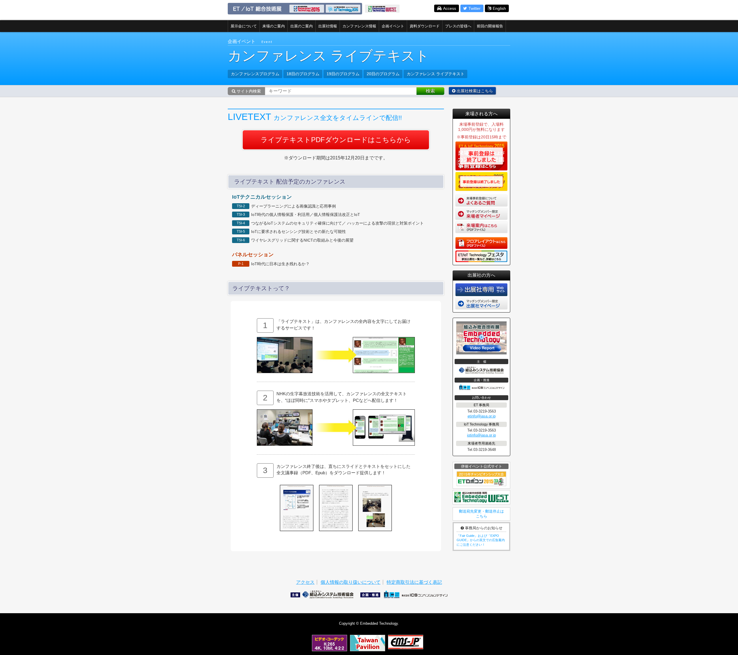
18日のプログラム (303, 73)
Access (449, 8)
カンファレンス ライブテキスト (435, 73)
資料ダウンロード (425, 26)
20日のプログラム (383, 73)
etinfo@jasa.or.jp (482, 416)
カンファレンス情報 (359, 26)
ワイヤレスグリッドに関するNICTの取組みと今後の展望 (302, 240)
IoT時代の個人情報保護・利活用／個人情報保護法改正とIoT (305, 214)
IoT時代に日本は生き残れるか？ (280, 263)
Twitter (474, 8)
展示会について (244, 26)
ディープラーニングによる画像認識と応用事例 (293, 206)
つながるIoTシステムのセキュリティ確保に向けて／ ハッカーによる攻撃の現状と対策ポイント (339, 223)
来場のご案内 (273, 26)
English (499, 8)
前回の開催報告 (490, 26)
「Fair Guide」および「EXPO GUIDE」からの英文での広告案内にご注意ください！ (481, 540)
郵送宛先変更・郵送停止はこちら (481, 513)
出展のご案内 (301, 26)
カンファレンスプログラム (255, 73)
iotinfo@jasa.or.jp (481, 435)
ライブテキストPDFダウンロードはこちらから (336, 140)
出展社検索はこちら (474, 91)
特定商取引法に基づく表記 (414, 582)
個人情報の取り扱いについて (351, 582)
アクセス (305, 582)
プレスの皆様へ (458, 26)
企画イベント (393, 26)
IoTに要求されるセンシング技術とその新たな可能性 (298, 231)
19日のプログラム (343, 73)
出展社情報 (327, 26)
